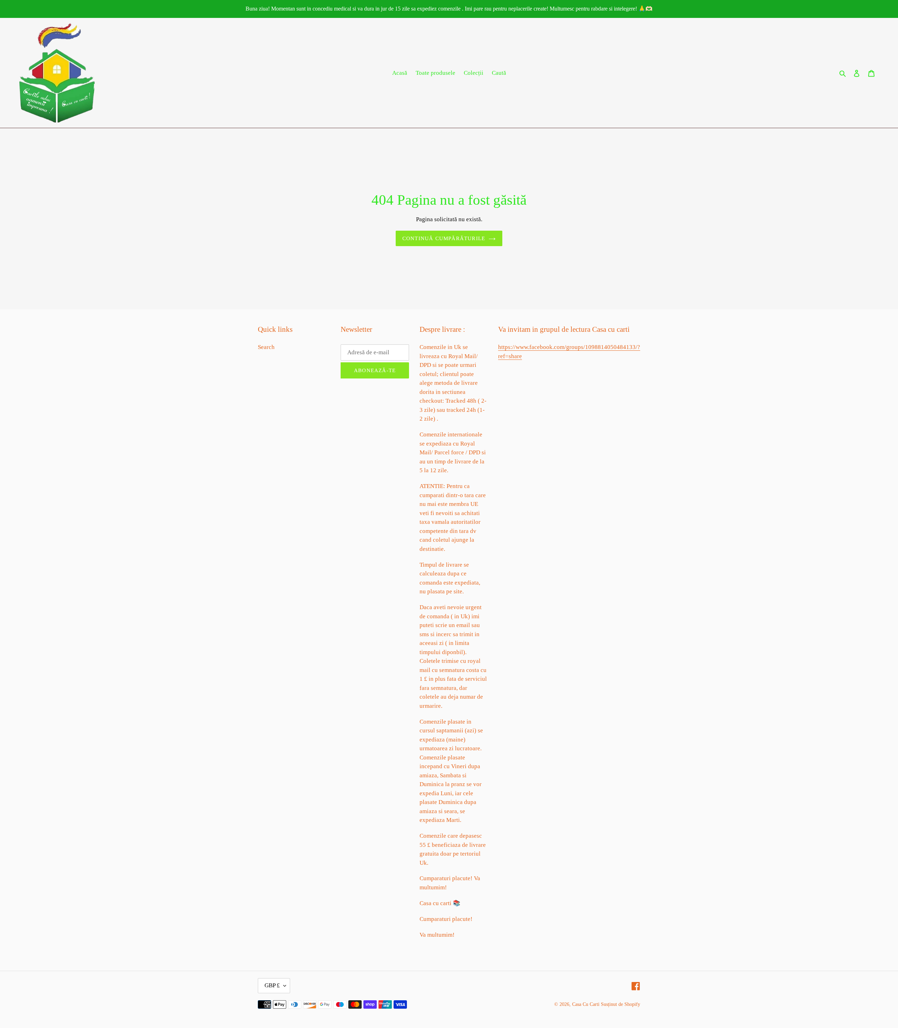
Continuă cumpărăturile (443, 238)
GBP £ (272, 985)
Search (266, 347)
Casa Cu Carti (585, 1004)
